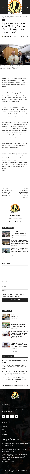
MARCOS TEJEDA (7, 36)
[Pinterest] (15, 40)
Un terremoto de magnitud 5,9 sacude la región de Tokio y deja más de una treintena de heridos (19, 241)
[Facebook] (8, 40)
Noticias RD (5, 451)
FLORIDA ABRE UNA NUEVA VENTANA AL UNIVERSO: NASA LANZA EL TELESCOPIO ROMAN (19, 345)
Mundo (12, 16)
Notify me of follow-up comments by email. (14, 294)
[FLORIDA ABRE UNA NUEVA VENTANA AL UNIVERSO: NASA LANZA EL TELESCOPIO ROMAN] (6, 345)
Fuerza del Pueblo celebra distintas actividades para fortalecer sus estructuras (18, 324)
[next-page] (5, 258)
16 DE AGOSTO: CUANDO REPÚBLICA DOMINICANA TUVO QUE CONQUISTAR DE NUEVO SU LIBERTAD (14, 366)
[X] (12, 40)
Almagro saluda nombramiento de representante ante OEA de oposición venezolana (22, 194)
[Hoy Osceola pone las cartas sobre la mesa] (6, 317)
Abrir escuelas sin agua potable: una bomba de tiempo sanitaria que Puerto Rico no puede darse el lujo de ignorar (14, 373)
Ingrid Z (3, 365)
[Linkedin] (19, 40)
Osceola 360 (5, 445)
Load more (14, 351)
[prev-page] (3, 258)
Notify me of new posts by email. (11, 296)
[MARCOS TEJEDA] (3, 36)
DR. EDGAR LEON (6, 360)
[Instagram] (12, 221)
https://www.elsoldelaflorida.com (15, 218)
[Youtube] (20, 221)
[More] (23, 40)
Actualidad (7, 16)
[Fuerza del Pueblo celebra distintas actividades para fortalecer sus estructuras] (6, 325)
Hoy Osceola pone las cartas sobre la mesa (15, 443)
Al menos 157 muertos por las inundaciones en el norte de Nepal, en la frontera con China (19, 233)
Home (3, 16)
